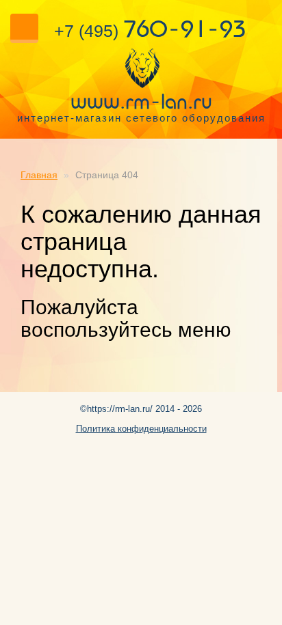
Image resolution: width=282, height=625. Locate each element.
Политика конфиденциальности (141, 428)
